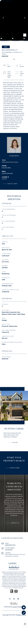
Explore (15, 442)
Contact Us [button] (15, 523)
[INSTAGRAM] (9, 598)
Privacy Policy (21, 615)
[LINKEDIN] (14, 598)
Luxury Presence (18, 607)
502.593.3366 (6, 167)
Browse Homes (15, 467)
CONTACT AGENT (12, 183)
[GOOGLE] (18, 598)
